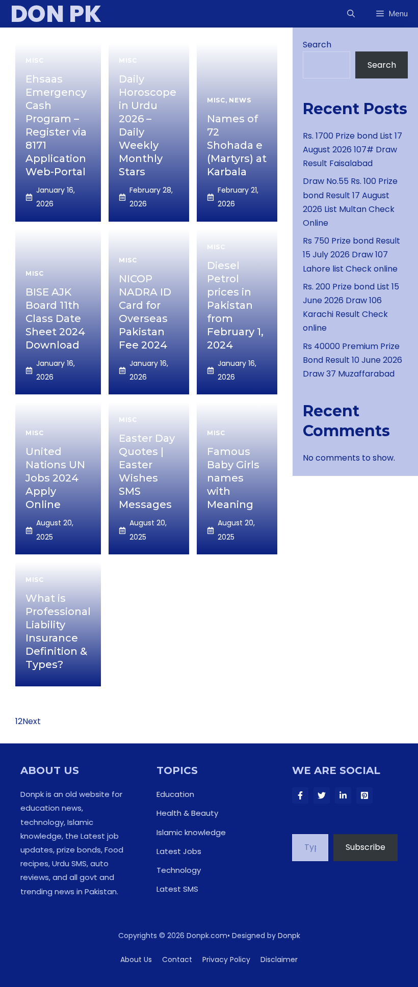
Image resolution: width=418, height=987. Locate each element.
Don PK (55, 14)
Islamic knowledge (191, 832)
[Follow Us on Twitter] (322, 795)
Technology (178, 870)
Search (317, 44)
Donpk (289, 935)
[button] (350, 14)
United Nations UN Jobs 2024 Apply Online (55, 478)
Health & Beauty (187, 813)
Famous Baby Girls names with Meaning (233, 478)
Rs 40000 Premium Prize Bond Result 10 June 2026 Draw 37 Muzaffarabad (352, 360)
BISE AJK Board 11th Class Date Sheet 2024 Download (55, 318)
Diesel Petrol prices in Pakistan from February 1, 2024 (235, 305)
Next (31, 721)
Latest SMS (177, 889)
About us (136, 959)
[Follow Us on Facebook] (300, 795)
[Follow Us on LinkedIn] (343, 795)
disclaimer (279, 959)
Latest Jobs (178, 851)
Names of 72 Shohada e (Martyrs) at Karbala (237, 145)
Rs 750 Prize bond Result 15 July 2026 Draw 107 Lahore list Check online (351, 254)
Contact (177, 959)
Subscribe (365, 847)
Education (175, 794)
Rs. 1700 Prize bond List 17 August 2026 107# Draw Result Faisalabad (352, 149)
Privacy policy (226, 959)
